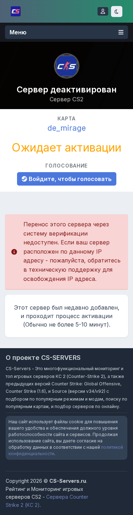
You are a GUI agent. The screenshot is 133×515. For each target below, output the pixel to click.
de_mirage (67, 127)
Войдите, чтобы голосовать (69, 178)
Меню (18, 32)
